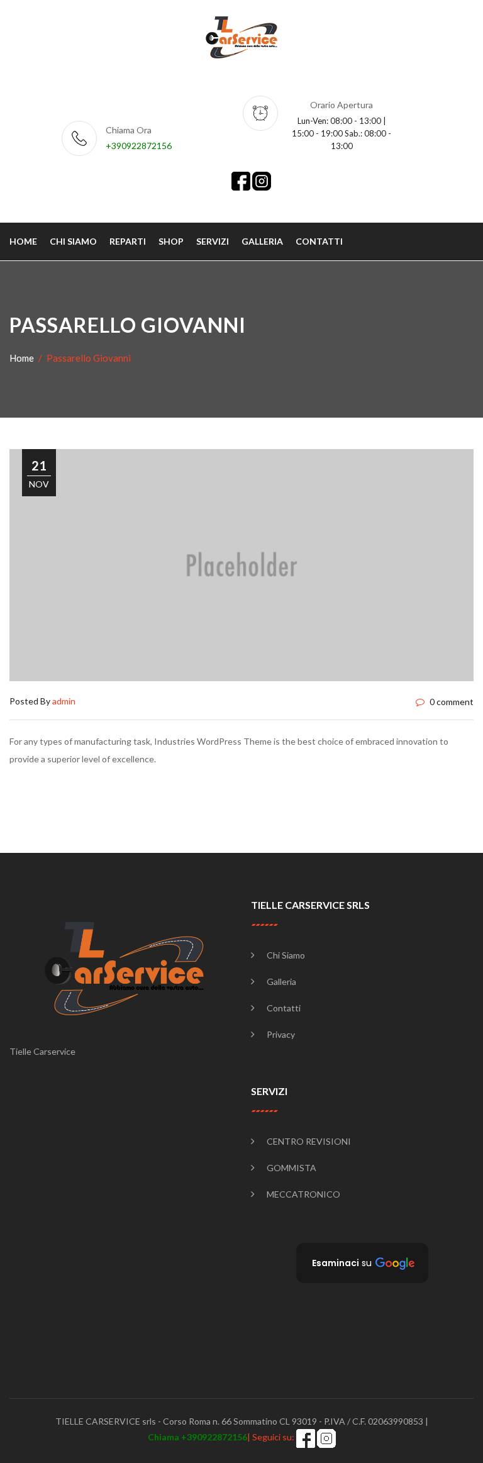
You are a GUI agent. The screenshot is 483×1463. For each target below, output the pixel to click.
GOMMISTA (291, 1167)
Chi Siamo (286, 955)
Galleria (281, 981)
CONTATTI (319, 241)
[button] (362, 1263)
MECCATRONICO (303, 1194)
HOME (23, 241)
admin (63, 701)
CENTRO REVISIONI (309, 1141)
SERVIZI (212, 241)
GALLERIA (262, 241)
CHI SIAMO (73, 241)
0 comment (451, 701)
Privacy (281, 1034)
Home (21, 358)
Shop (171, 241)
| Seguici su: (222, 1437)
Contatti (284, 1008)
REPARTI (127, 241)
